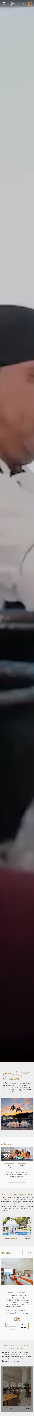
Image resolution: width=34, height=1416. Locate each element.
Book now (9, 1166)
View (16, 1181)
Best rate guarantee (17, 1330)
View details (23, 1326)
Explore (27, 1238)
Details (22, 1165)
